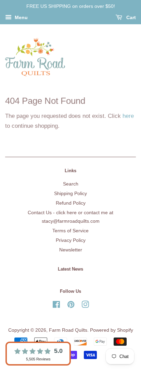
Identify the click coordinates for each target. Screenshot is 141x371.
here (128, 116)
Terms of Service (70, 230)
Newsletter (70, 249)
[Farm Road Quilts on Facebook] (56, 305)
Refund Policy (71, 203)
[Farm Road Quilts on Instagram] (85, 305)
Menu (20, 17)
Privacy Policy (71, 240)
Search (70, 184)
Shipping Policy (70, 193)
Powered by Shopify (111, 330)
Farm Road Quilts (68, 330)
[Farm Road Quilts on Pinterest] (71, 305)
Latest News (70, 269)
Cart (130, 17)
